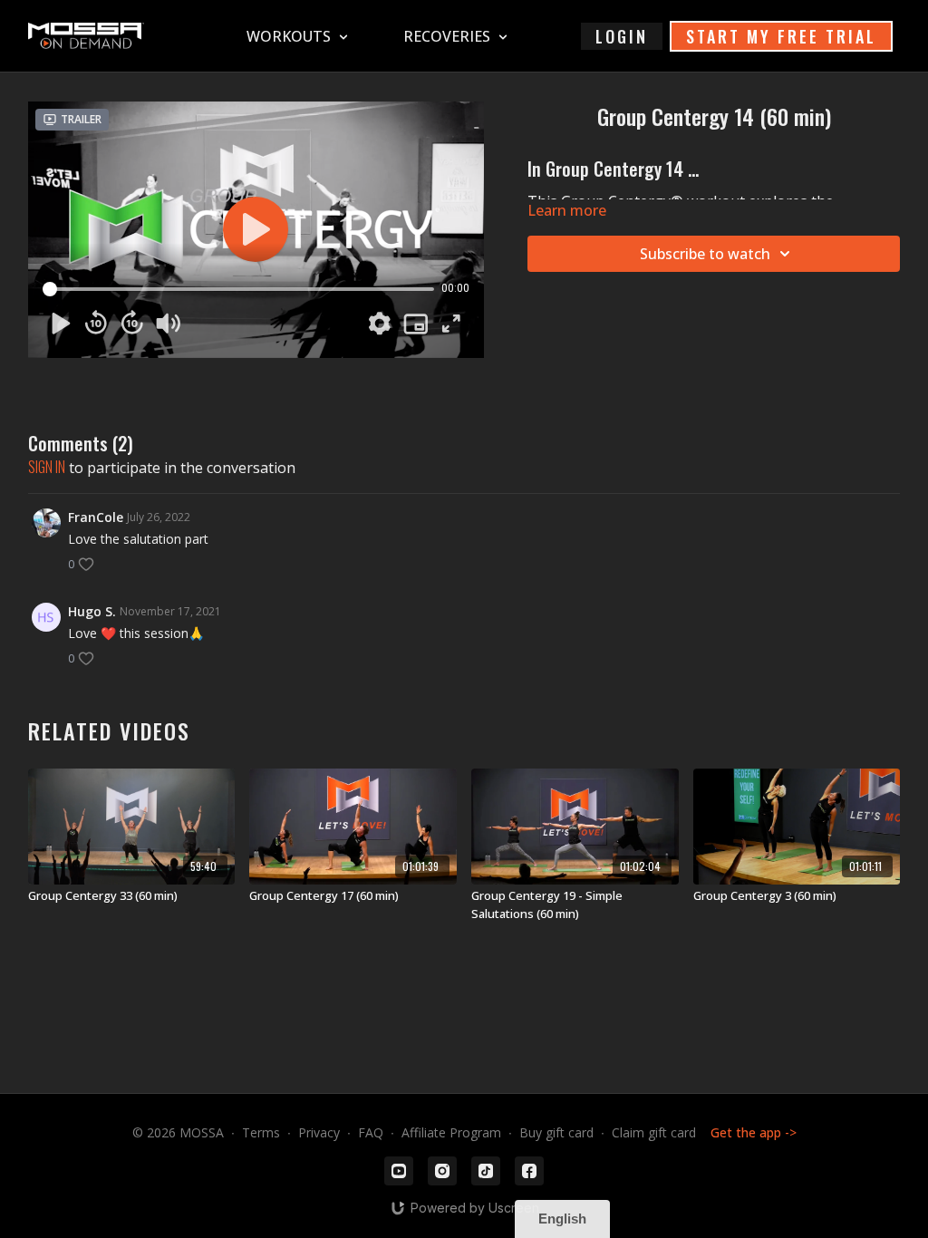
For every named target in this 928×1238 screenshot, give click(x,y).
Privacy (319, 1132)
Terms (261, 1132)
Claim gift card (654, 1132)
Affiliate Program (451, 1132)
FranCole (95, 517)
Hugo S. (92, 611)
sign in (46, 467)
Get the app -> (753, 1132)
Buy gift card (556, 1132)
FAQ (370, 1132)
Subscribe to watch (705, 254)
